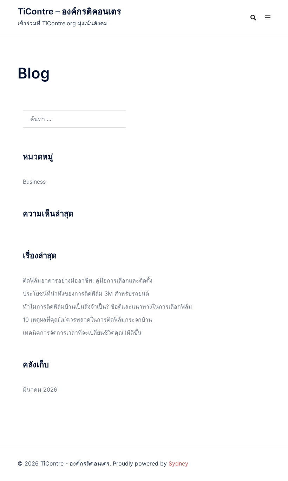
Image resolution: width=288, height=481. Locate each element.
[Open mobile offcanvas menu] (267, 17)
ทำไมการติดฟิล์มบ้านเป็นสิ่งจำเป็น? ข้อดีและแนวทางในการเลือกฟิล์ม (107, 306)
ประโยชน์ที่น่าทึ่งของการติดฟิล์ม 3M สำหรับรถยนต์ (86, 293)
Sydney (178, 463)
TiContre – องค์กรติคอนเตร (69, 11)
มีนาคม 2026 (40, 389)
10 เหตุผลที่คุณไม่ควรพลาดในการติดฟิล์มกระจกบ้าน (87, 319)
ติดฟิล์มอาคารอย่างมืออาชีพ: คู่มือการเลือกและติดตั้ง (87, 280)
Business (34, 181)
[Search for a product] (253, 17)
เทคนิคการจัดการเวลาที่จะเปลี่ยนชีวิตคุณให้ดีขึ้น (82, 332)
